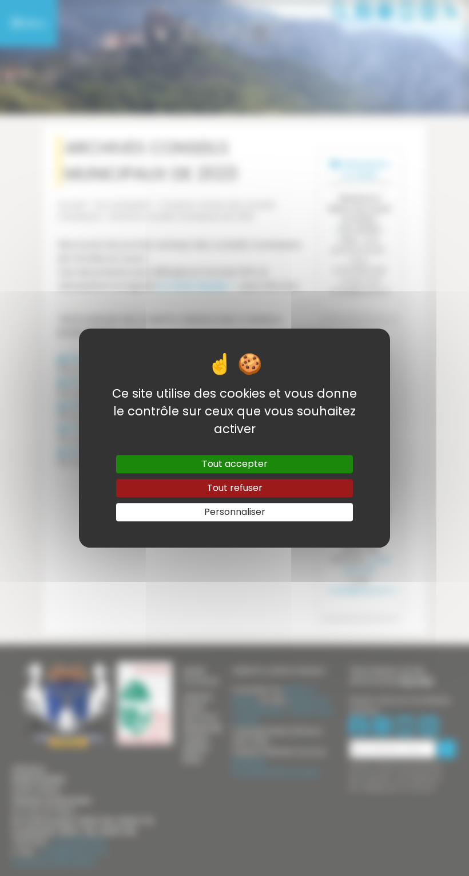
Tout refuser (235, 487)
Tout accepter (235, 463)
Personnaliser (234, 511)
